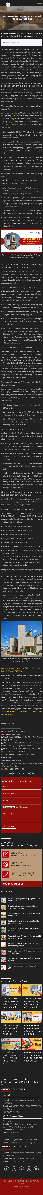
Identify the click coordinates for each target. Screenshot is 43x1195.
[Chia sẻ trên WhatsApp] (11, 773)
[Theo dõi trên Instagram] (14, 1168)
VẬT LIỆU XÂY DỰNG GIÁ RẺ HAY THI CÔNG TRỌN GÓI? (23, 967)
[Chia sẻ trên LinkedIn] (32, 773)
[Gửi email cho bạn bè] (23, 773)
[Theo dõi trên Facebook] (6, 1168)
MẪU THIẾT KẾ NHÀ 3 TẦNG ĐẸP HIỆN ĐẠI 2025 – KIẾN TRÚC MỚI (24, 914)
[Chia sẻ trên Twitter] (19, 773)
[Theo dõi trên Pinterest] (29, 1168)
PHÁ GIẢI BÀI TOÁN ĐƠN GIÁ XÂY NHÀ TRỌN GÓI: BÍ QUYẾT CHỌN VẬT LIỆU (24, 937)
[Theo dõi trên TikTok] (21, 1168)
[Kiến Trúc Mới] (8, 4)
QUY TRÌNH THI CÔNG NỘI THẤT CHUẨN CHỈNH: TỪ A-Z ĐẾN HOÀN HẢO (24, 952)
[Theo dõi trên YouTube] (36, 1168)
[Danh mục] (39, 3)
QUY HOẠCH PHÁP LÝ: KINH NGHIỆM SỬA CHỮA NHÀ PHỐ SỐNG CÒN (23, 922)
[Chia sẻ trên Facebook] (15, 773)
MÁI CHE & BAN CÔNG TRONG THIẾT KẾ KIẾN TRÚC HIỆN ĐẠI (24, 959)
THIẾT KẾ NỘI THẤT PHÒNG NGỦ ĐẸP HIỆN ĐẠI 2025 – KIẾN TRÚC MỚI (23, 907)
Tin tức (23, 33)
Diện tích (15, 116)
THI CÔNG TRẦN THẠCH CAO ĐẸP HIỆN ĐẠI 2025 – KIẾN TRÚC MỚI (25, 900)
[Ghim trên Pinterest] (28, 773)
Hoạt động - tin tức (11, 33)
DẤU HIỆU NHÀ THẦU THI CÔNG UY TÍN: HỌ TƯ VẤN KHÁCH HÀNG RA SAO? (24, 929)
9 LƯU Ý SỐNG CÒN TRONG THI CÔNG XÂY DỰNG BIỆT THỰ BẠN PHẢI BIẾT (23, 944)
